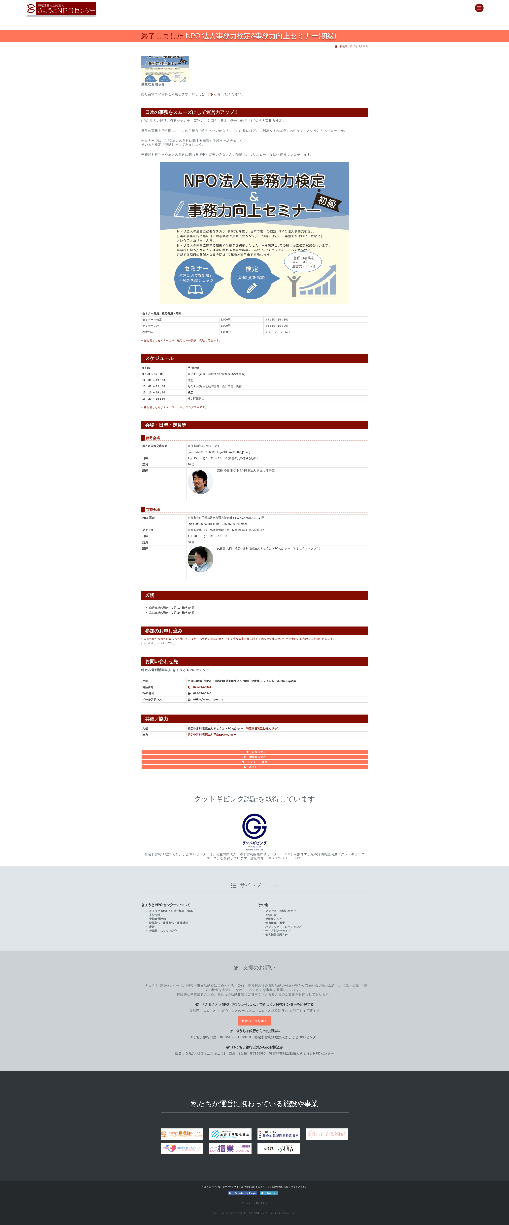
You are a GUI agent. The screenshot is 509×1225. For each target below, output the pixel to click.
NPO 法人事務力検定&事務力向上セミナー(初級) (238, 35)
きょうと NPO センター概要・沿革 (171, 910)
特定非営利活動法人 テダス (263, 728)
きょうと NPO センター (257, 1213)
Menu (479, 8)
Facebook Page (245, 1193)
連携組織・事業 (275, 922)
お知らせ (257, 751)
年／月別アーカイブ (277, 930)
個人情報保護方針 (276, 934)
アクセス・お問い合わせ (280, 910)
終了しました (257, 767)
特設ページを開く (254, 1021)
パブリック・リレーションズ (283, 926)
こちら (212, 94)
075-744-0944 (201, 687)
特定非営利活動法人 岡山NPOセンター (212, 734)
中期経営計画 (157, 918)
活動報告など (257, 756)
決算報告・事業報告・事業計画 (168, 922)
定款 (152, 926)
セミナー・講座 (257, 762)
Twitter (271, 1193)
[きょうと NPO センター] (55, 12)
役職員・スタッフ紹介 (163, 930)
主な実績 (154, 914)
